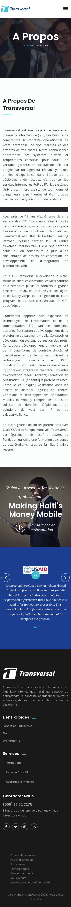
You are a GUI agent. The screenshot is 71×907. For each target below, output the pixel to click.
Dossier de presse (22, 873)
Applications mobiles (20, 782)
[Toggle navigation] (65, 8)
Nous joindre (18, 878)
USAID (35, 627)
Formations (13, 763)
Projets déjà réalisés (23, 855)
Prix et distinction (21, 860)
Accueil (28, 45)
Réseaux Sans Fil (17, 772)
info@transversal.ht (16, 815)
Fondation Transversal (18, 726)
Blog (6, 733)
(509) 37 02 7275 (17, 804)
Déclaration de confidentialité (30, 882)
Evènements (11, 740)
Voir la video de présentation (36, 201)
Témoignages (19, 869)
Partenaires (17, 864)
